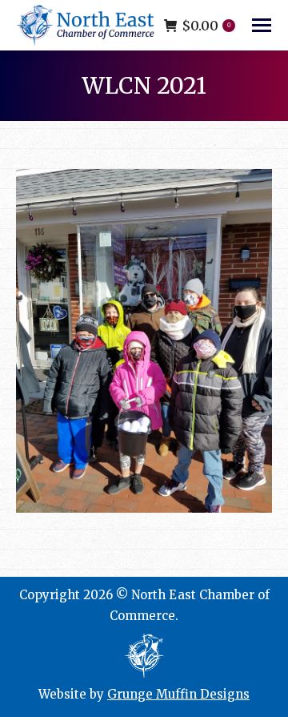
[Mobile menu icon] (261, 25)
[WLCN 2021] (144, 341)
